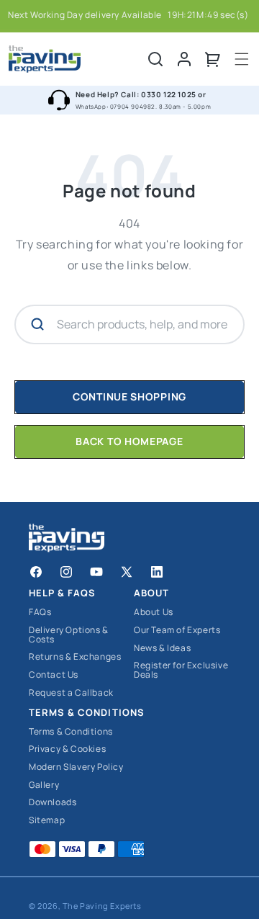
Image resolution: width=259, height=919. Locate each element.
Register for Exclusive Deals (181, 670)
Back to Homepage (129, 441)
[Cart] (213, 59)
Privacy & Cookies (67, 749)
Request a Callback (71, 693)
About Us (153, 612)
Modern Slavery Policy (76, 767)
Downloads (52, 802)
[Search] (155, 59)
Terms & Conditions (71, 732)
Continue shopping (129, 396)
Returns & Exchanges (75, 657)
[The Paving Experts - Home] (78, 59)
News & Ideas (162, 648)
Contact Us (53, 675)
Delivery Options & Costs (69, 635)
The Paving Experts (102, 905)
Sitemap (47, 820)
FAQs (40, 612)
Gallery (44, 785)
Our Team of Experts (177, 630)
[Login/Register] (184, 59)
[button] (241, 59)
